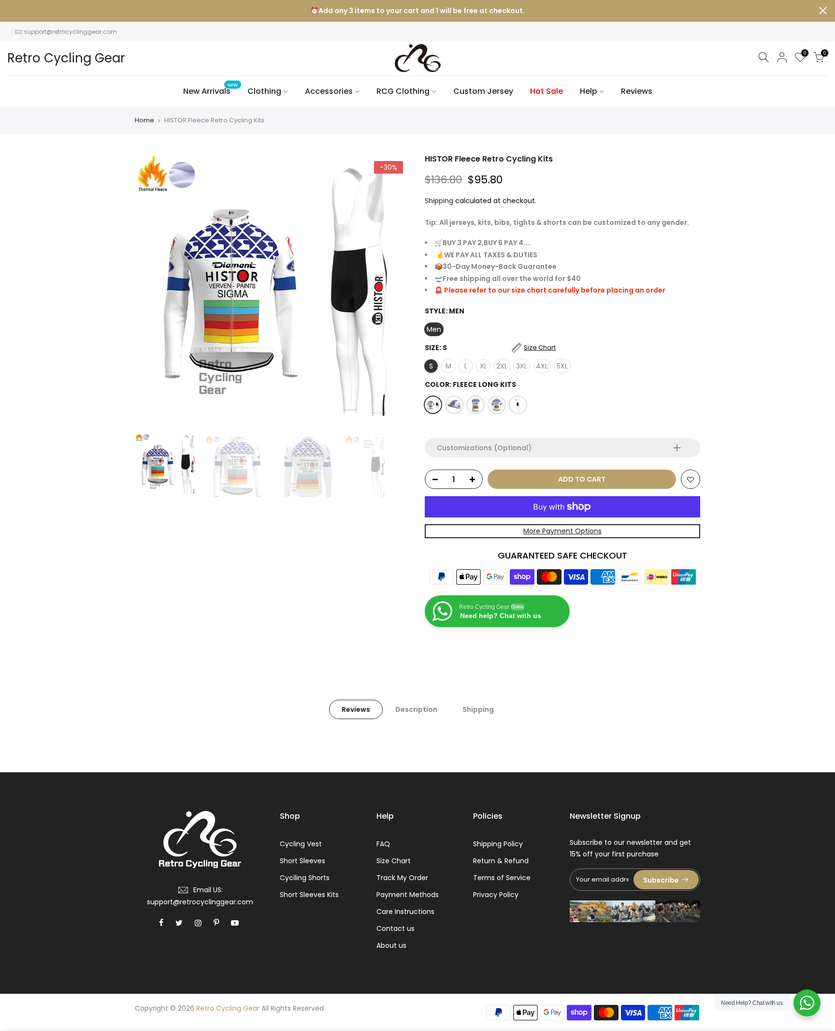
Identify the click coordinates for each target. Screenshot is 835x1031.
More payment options (562, 531)
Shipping (439, 201)
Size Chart (393, 861)
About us (391, 945)
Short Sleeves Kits (309, 894)
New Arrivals (210, 89)
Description (416, 709)
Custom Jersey (483, 91)
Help (588, 91)
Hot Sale (546, 91)
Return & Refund (501, 861)
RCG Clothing (403, 91)
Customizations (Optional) (484, 448)
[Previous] (151, 291)
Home (144, 120)
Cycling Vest (301, 844)
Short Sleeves (302, 861)
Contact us (395, 928)
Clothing (264, 91)
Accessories (329, 91)
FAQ (383, 844)
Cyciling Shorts (305, 878)
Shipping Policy (498, 844)
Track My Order (402, 878)
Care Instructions (405, 911)
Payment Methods (407, 894)
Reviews (636, 91)
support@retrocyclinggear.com (70, 32)
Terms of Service (502, 878)
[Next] (393, 291)
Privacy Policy (495, 894)
